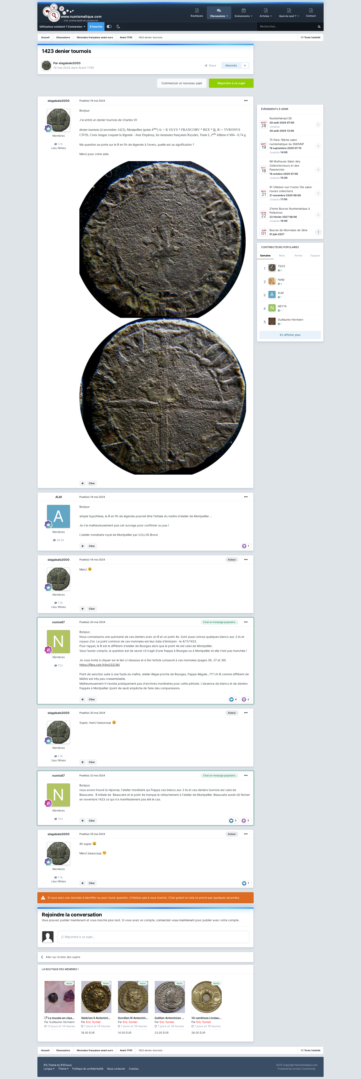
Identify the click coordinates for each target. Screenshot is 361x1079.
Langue (48, 1068)
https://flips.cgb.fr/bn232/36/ (99, 664)
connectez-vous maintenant (175, 920)
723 (60, 665)
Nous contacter (116, 1068)
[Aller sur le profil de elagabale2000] (46, 65)
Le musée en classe (61, 1018)
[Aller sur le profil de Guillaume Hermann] (272, 321)
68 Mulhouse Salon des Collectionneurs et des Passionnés (284, 165)
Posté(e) (92, 100)
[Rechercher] (319, 26)
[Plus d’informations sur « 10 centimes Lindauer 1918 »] (206, 997)
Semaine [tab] (265, 255)
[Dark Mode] (118, 26)
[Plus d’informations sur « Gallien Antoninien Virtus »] (170, 997)
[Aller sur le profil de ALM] (58, 516)
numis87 (58, 622)
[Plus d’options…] (246, 100)
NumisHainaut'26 (280, 118)
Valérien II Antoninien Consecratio (105, 1018)
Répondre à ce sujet (231, 83)
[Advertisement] (290, 70)
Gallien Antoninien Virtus (173, 1018)
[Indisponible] (162, 239)
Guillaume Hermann (62, 1022)
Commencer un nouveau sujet (181, 83)
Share (211, 65)
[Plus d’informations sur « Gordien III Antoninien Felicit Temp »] (133, 997)
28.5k (60, 540)
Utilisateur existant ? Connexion (61, 26)
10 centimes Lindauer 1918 (210, 1018)
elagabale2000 (70, 63)
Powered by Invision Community (296, 1068)
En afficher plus (290, 334)
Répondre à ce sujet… (79, 937)
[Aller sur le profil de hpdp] (272, 281)
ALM (58, 497)
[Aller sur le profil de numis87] (58, 641)
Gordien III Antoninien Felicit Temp (142, 1018)
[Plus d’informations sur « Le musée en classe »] (59, 997)
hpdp (281, 279)
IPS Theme (50, 1064)
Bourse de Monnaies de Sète (288, 230)
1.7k (60, 144)
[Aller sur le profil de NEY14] (272, 307)
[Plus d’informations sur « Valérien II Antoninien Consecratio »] (96, 997)
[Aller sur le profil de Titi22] (272, 267)
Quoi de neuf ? (288, 16)
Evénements (242, 16)
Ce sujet (304, 26)
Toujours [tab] (315, 255)
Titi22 (281, 266)
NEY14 (282, 306)
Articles (264, 16)
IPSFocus (66, 1064)
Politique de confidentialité (87, 1068)
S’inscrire (96, 26)
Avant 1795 (86, 67)
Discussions (217, 16)
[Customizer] (109, 26)
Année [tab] (298, 255)
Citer (92, 483)
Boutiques (197, 15)
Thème (62, 1068)
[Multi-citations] (82, 483)
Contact (311, 15)
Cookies (134, 1068)
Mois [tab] (282, 255)
